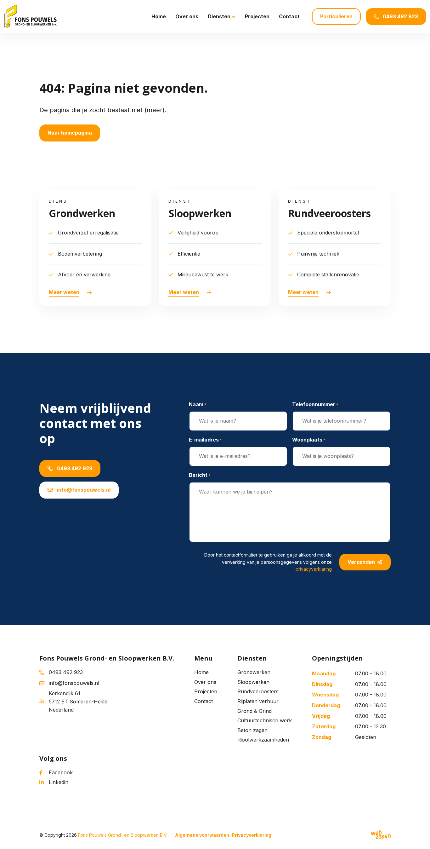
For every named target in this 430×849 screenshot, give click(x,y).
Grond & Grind (254, 711)
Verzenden (361, 562)
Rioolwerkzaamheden (263, 739)
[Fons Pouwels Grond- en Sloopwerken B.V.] (30, 16)
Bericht (200, 475)
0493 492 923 (74, 468)
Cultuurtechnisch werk (264, 720)
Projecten (257, 16)
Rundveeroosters (258, 691)
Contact (289, 16)
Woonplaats (308, 439)
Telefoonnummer (315, 404)
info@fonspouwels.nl (83, 490)
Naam (198, 404)
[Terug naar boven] (417, 836)
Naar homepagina (70, 133)
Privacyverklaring (251, 835)
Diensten (219, 16)
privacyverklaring (314, 569)
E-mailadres (205, 439)
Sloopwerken (253, 682)
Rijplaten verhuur (258, 701)
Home (158, 16)
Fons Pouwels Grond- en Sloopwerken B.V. (122, 835)
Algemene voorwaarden (202, 835)
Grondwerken (253, 672)
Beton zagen (252, 730)
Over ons (186, 16)
